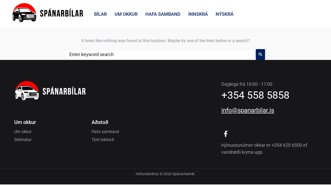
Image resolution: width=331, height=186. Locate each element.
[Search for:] (159, 54)
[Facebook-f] (225, 134)
